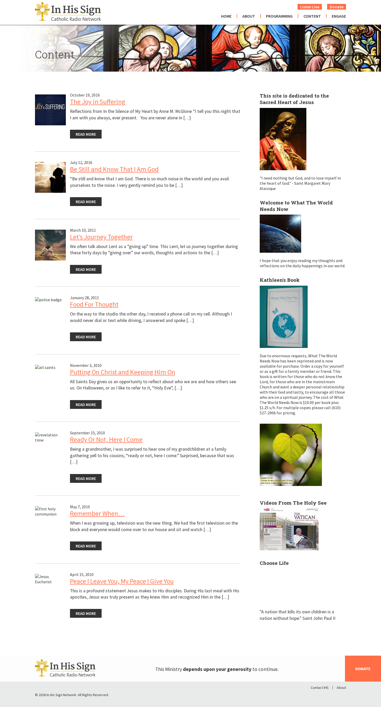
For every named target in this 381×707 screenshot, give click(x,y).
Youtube (342, 696)
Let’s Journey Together (101, 237)
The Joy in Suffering (97, 102)
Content (312, 16)
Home (226, 16)
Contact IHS (320, 687)
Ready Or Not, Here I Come (106, 439)
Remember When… (97, 513)
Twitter (328, 696)
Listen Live (309, 6)
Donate (336, 6)
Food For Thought (94, 304)
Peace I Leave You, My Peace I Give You (122, 581)
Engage (339, 16)
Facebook (315, 696)
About (248, 16)
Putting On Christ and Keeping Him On (122, 372)
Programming (279, 16)
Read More (86, 134)
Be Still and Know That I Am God (114, 169)
